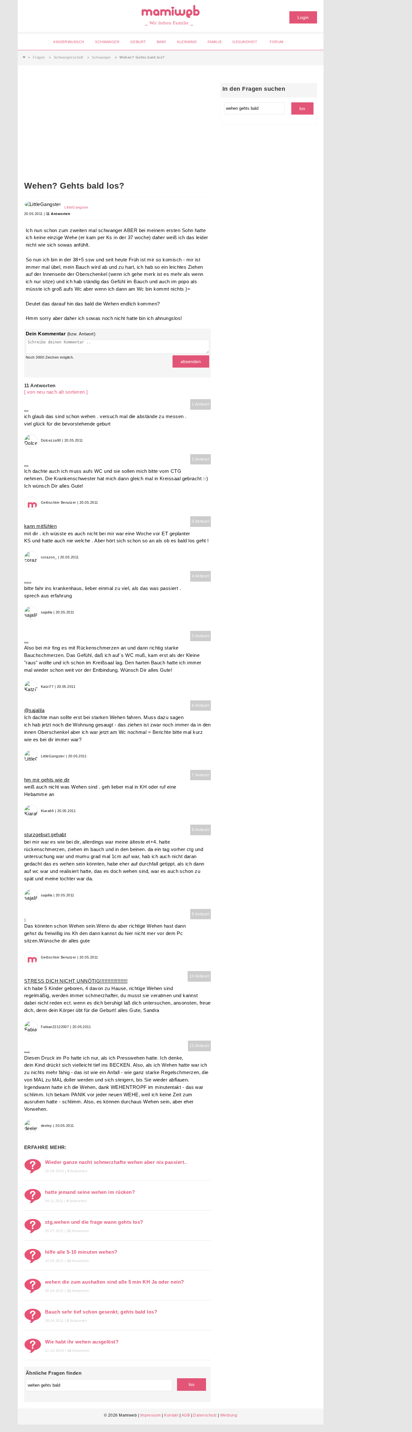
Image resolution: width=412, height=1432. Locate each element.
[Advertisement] (117, 131)
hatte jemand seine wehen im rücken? (90, 1192)
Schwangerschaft (68, 57)
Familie (215, 42)
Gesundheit (244, 42)
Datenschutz (205, 1415)
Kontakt (171, 1415)
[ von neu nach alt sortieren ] (56, 392)
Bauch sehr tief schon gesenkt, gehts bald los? (101, 1312)
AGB (186, 1415)
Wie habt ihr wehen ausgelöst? (81, 1341)
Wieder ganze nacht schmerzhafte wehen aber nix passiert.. (116, 1162)
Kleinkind (187, 42)
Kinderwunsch (68, 42)
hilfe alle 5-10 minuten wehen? (81, 1252)
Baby (161, 42)
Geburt (138, 42)
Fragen (39, 57)
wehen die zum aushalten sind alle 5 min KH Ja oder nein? (114, 1282)
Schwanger (107, 42)
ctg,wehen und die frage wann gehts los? (94, 1222)
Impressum (150, 1415)
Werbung (228, 1415)
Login (303, 17)
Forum (277, 42)
